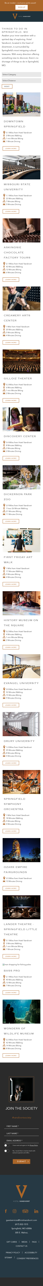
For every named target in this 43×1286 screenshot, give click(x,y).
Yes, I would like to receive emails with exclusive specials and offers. (24, 1152)
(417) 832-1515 (21, 1224)
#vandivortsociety (18, 1116)
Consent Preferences (27, 1258)
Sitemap (8, 1257)
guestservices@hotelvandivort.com (21, 1220)
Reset (7, 86)
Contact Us (21, 1246)
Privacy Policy (34, 1145)
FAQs (34, 1242)
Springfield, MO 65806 (21, 1228)
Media (24, 1242)
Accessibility (31, 1252)
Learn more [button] (10, 148)
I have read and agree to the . (25, 1145)
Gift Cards (12, 1242)
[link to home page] (21, 1195)
